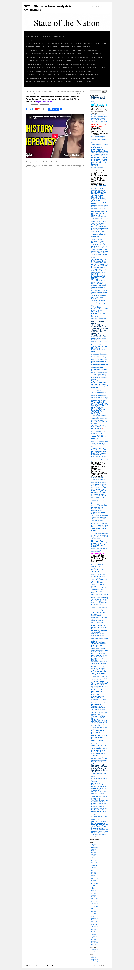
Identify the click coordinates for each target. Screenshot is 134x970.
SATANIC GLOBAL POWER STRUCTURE (37, 81)
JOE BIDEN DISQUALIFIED (47, 61)
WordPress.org (94, 961)
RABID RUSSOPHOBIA (87, 78)
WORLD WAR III (68, 85)
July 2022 (93, 890)
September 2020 (94, 926)
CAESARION (104, 43)
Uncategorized (41, 162)
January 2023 (94, 880)
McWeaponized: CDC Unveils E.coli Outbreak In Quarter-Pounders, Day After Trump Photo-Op (99, 678)
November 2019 (94, 942)
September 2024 (94, 847)
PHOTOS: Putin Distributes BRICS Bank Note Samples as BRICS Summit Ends (99, 167)
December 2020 (94, 921)
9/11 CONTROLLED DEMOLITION (52, 36)
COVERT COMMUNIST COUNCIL (35, 50)
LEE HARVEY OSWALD (48, 68)
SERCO (52, 81)
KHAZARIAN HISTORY (62, 64)
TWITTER (88, 81)
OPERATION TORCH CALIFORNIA (89, 74)
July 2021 (93, 910)
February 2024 (94, 859)
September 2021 (94, 906)
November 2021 (94, 903)
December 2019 (94, 941)
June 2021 (93, 911)
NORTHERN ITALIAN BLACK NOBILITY (37, 71)
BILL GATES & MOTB (93, 43)
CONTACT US (86, 47)
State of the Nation (44, 104)
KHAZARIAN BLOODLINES (33, 64)
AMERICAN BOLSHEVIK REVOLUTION (84, 40)
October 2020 (94, 924)
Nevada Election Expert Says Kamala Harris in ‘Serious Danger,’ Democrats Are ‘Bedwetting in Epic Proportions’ (99, 609)
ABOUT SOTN (67, 40)
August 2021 (94, 908)
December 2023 (94, 862)
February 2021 (94, 918)
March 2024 (94, 857)
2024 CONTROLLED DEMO (33, 36)
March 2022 (94, 896)
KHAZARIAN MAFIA (75, 64)
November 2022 (94, 883)
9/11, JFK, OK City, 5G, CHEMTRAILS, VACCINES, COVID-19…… (44, 40)
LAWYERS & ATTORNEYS (33, 68)
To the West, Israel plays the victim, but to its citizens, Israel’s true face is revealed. (99, 774)
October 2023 (94, 865)
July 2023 (93, 870)
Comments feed (94, 959)
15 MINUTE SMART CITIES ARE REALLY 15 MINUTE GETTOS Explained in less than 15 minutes (99, 701)
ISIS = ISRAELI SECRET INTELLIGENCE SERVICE (92, 57)
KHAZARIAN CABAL (48, 64)
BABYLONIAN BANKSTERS (78, 43)
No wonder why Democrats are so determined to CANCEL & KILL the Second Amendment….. (99, 663)
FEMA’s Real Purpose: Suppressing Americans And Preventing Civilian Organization (99, 292)
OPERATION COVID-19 (54, 74)
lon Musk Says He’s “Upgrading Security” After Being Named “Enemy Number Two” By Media (99, 650)
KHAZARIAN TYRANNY (88, 64)
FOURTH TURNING (92, 50)
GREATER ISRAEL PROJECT (75, 54)
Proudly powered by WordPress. (99, 965)
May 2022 (93, 893)
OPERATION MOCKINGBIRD (70, 74)
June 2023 (93, 872)
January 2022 (94, 900)
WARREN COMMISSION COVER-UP (36, 85)
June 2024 (93, 852)
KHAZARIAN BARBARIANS (87, 61)
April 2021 (93, 915)
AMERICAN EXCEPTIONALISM (34, 43)
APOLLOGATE (65, 43)
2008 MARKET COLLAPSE (78, 33)
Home (27, 33)
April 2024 (93, 855)
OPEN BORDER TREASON (67, 71)
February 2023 (94, 878)
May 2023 (93, 873)
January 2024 (94, 860)
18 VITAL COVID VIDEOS (62, 33)
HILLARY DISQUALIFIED (33, 57)
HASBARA (88, 54)
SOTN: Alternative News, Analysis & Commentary (47, 7)
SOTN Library (60, 81)
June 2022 (93, 892)
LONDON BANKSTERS (63, 68)
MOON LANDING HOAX (77, 68)
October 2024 (94, 846)
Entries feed (93, 957)
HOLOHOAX (61, 57)
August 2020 (94, 928)
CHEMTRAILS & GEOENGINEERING (36, 47)
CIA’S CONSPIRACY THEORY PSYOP (58, 47)
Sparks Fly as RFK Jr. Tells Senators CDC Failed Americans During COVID (99, 101)
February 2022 (94, 898)
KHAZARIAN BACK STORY (71, 61)
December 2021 (94, 901)
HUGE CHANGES (71, 57)
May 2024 (93, 854)
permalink (55, 162)
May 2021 (93, 913)
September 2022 (94, 887)
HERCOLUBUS (97, 54)
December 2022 (94, 882)
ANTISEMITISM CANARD (52, 43)
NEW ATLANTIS (103, 68)
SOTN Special (94, 949)
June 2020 (93, 931)
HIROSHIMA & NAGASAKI (48, 57)
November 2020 (94, 923)
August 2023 (94, 869)
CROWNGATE (64, 50)
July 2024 (93, 850)
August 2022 (94, 888)
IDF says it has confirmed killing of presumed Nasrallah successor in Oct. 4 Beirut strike (99, 779)
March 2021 (94, 916)
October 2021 (94, 905)
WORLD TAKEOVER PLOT (55, 85)
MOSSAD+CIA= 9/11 (91, 68)
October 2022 (94, 885)
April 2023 (93, 875)
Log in (92, 956)
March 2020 (94, 936)
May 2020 (93, 933)
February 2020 (94, 938)
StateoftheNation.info (98, 110)
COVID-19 (52, 50)
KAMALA (59, 61)
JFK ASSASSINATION (32, 61)
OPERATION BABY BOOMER (84, 71)
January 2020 (94, 939)
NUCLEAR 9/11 (53, 71)
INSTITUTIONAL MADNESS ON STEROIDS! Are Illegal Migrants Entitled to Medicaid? (99, 550)
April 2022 (93, 895)
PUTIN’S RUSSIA (75, 78)
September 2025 (94, 844)
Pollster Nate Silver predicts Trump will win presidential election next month (98, 318)
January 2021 (94, 919)
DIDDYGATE (73, 50)
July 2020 (93, 929)
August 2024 (94, 849)
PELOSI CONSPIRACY (49, 78)
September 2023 (94, 867)
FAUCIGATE (81, 50)
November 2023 (94, 864)
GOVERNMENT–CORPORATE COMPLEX (53, 54)
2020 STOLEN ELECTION (95, 33)
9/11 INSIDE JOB (67, 36)
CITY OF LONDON (76, 47)
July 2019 (93, 944)
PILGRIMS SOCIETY (62, 78)
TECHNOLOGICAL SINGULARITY (74, 81)
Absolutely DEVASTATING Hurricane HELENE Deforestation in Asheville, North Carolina (99, 431)
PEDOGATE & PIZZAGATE (33, 78)
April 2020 (93, 934)
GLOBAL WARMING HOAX (33, 54)
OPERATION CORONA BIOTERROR (36, 74)
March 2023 (94, 877)
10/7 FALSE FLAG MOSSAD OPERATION (42, 33)
